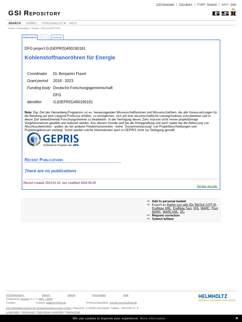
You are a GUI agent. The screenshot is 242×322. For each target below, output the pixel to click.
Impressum (28, 312)
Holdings (57, 37)
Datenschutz (73, 312)
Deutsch (212, 4)
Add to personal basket (169, 201)
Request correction (166, 215)
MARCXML (170, 212)
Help (73, 23)
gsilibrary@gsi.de (56, 302)
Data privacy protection (50, 312)
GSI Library (185, 4)
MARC (205, 208)
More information (152, 318)
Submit (31, 23)
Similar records (207, 186)
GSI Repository (34, 13)
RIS (196, 208)
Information (29, 37)
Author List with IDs (180, 204)
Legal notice (13, 312)
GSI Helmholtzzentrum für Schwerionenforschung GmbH (38, 308)
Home (11, 28)
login (233, 4)
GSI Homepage (165, 4)
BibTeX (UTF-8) (205, 204)
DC (182, 212)
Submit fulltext (162, 219)
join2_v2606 (45, 298)
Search (15, 23)
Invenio (25, 298)
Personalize (52, 23)
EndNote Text (182, 208)
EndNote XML (161, 208)
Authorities (23, 28)
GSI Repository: (15, 295)
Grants (35, 28)
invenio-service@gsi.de (123, 302)
